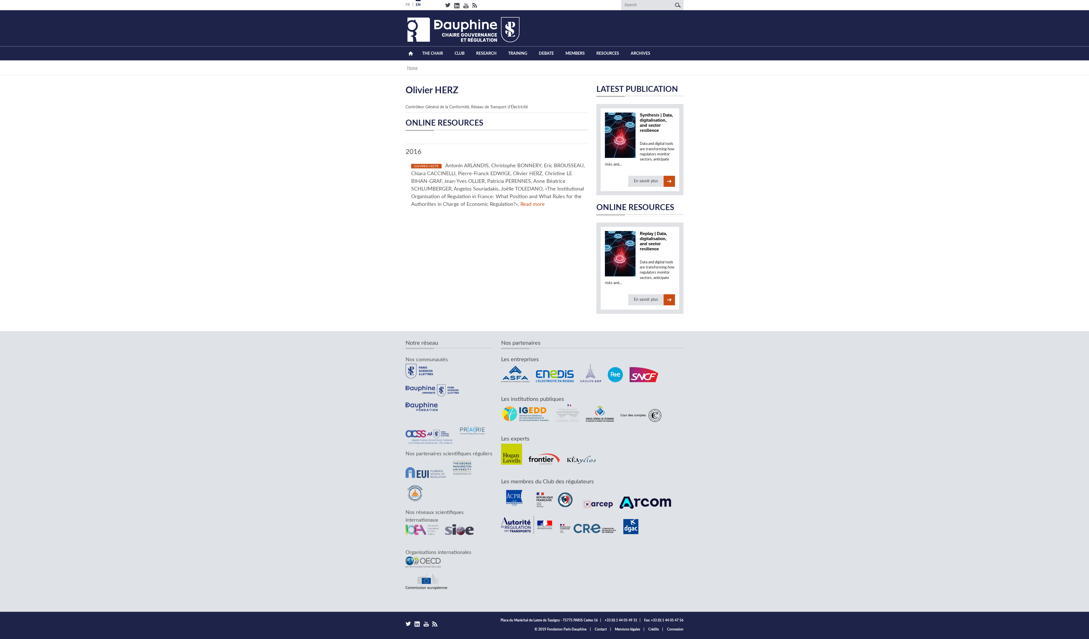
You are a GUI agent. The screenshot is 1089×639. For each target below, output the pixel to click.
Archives (640, 54)
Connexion (675, 629)
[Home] (463, 29)
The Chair (432, 54)
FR (408, 5)
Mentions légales (627, 629)
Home (411, 53)
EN (418, 5)
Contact (601, 629)
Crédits (653, 629)
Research (486, 54)
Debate (546, 54)
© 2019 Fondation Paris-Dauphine (560, 629)
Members (575, 54)
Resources (607, 54)
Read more (532, 204)
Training (517, 54)
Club (460, 54)
